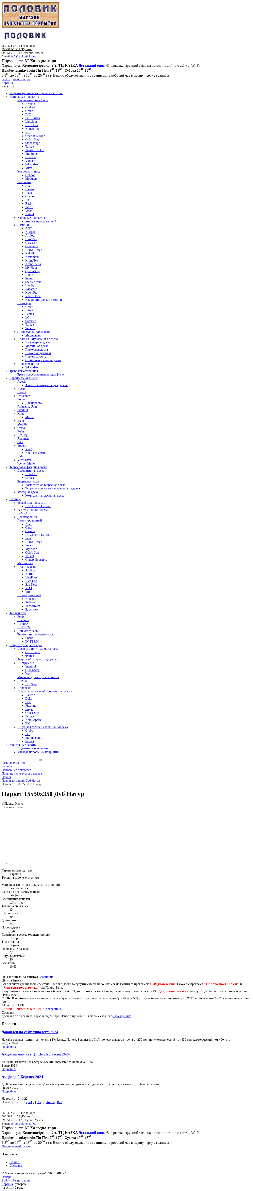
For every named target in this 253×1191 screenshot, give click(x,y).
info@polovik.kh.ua (23, 56)
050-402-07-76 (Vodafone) (18, 45)
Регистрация (21, 79)
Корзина (7, 82)
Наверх (6, 1177)
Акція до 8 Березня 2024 (22, 1077)
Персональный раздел (16, 1146)
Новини (14, 1162)
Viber (38, 52)
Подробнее (9, 1046)
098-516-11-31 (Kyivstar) (17, 49)
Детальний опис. (92, 65)
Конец (50, 1102)
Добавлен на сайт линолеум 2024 (30, 1032)
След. (40, 1102)
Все (59, 1102)
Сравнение (46, 977)
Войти (6, 79)
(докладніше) (122, 1016)
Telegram (27, 52)
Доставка (15, 1165)
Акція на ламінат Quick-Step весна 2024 (36, 1054)
